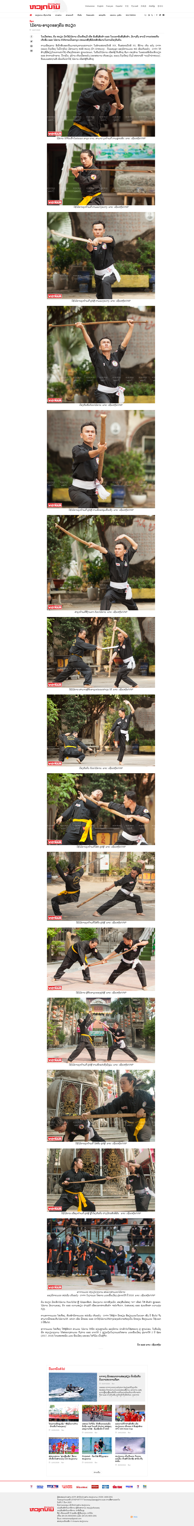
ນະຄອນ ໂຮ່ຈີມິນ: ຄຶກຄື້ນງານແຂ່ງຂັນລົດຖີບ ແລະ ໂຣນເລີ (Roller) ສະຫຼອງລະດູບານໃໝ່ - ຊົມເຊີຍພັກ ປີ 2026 (96, 1426)
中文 (127, 6)
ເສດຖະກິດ (102, 15)
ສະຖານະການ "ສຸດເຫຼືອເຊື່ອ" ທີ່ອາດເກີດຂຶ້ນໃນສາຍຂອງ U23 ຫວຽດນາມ (63, 1457)
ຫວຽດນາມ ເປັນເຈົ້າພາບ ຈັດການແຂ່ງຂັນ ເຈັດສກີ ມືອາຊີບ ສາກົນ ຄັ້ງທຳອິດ (129, 1458)
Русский (134, 6)
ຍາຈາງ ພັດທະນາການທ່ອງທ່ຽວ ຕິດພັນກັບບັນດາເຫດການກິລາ (120, 1378)
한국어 (160, 6)
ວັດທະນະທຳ (90, 15)
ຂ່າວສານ (58, 15)
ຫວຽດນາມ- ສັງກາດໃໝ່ (43, 15)
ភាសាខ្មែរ (152, 6)
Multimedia (131, 15)
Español (119, 6)
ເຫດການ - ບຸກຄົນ (115, 15)
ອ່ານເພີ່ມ (97, 1472)
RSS (135, 1517)
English (100, 6)
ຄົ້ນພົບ (80, 15)
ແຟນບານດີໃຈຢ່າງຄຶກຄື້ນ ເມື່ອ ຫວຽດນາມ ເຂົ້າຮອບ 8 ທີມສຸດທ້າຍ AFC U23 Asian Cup (128, 1426)
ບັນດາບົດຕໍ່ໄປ (57, 1368)
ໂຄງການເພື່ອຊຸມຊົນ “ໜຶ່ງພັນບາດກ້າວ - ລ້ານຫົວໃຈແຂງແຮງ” (63, 1425)
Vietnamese (90, 6)
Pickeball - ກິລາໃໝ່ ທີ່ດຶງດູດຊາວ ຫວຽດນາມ (95, 1457)
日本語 (143, 6)
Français (109, 6)
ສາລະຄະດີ (69, 15)
